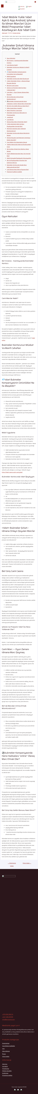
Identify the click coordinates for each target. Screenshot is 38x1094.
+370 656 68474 (7, 1014)
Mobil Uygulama (11, 76)
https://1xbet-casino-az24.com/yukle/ (12, 472)
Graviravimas (5, 1043)
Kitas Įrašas (27, 863)
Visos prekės (5, 1056)
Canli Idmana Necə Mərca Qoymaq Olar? (18, 169)
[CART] (34, 3)
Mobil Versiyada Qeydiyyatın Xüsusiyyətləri (19, 158)
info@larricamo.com (8, 1019)
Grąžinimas (5, 1073)
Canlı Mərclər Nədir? (12, 65)
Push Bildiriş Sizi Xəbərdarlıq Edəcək (17, 142)
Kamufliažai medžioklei (8, 1046)
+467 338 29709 (7, 1017)
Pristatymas (5, 1069)
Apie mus (4, 1064)
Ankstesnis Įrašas (12, 863)
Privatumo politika (7, 1075)
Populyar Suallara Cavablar (14, 172)
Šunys (4, 1054)
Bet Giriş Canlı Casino (12, 85)
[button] (2, 5)
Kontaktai (5, 1066)
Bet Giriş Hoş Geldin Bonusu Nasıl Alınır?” (18, 106)
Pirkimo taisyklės (7, 1071)
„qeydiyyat (10, 117)
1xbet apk (4, 33)
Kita (3, 1049)
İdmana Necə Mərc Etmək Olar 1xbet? (17, 122)
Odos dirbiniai (6, 1051)
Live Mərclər (10, 120)
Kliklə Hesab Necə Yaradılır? (14, 108)
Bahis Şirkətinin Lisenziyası (14, 110)
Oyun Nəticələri (11, 58)
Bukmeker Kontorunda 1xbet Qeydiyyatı (18, 79)
